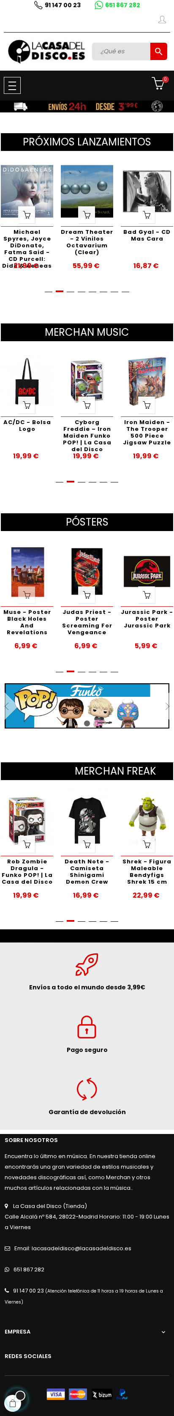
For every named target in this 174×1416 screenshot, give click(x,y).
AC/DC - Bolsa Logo (27, 425)
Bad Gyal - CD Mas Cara (147, 235)
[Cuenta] (162, 21)
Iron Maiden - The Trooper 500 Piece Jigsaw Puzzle (147, 432)
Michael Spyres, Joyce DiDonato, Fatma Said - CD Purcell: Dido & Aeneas (27, 243)
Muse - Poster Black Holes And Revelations (27, 622)
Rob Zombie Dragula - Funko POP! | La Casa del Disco (27, 871)
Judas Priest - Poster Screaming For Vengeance (87, 622)
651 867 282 (122, 5)
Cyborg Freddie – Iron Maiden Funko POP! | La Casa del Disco (87, 433)
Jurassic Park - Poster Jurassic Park (147, 619)
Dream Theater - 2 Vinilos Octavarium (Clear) (87, 242)
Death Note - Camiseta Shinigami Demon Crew (87, 871)
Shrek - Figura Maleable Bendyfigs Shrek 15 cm (146, 871)
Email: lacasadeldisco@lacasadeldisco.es (72, 1248)
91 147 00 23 (63, 5)
